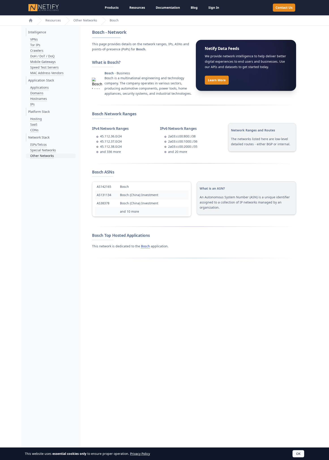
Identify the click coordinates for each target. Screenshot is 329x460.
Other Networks (85, 20)
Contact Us (284, 7)
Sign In (213, 7)
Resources (137, 7)
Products (112, 7)
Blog (194, 7)
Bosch (145, 246)
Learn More (217, 80)
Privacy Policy (140, 453)
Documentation (168, 7)
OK (298, 453)
